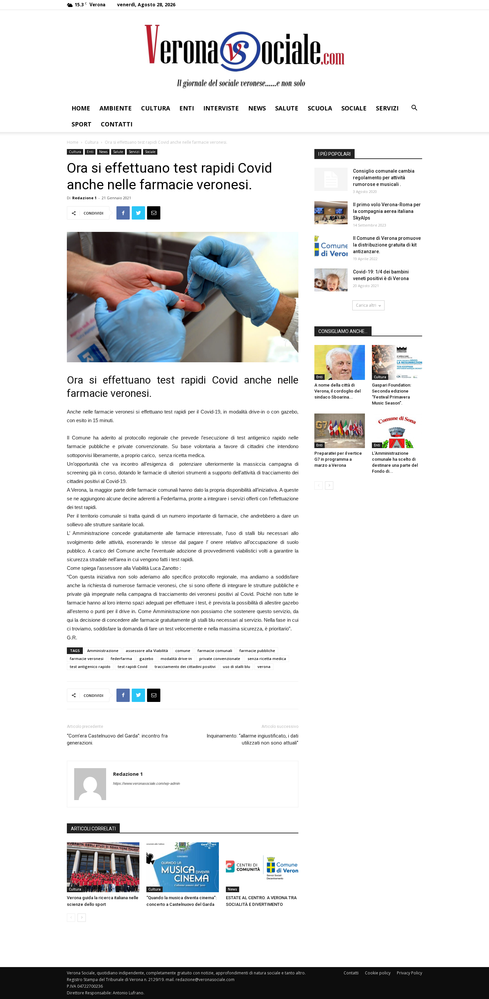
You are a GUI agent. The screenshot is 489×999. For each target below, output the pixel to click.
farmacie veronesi (86, 658)
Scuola (320, 108)
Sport (81, 124)
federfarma (121, 658)
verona (263, 666)
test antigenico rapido (90, 666)
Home (81, 108)
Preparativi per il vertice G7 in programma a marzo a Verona (338, 459)
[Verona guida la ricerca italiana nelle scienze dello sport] (103, 867)
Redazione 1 (84, 197)
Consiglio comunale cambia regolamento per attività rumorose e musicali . (383, 177)
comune (182, 650)
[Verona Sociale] (244, 55)
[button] (414, 108)
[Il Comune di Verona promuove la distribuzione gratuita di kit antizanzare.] (331, 246)
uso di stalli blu (236, 666)
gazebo (146, 658)
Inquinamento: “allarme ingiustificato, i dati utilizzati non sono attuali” (252, 739)
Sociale (354, 108)
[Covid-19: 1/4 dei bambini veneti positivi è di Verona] (331, 279)
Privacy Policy (409, 973)
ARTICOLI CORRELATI (93, 828)
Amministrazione (102, 650)
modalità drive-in (176, 658)
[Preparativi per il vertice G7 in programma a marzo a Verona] (339, 431)
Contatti (116, 124)
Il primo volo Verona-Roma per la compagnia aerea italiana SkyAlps (387, 211)
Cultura (155, 108)
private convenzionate (219, 658)
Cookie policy (378, 973)
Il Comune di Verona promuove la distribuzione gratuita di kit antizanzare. (387, 245)
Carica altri (366, 305)
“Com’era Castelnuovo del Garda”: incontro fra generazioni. (117, 739)
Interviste (221, 108)
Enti (186, 108)
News (257, 108)
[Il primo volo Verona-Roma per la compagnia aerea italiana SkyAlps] (331, 212)
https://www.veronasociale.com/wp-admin (146, 783)
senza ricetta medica (266, 658)
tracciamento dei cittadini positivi (185, 666)
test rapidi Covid (132, 666)
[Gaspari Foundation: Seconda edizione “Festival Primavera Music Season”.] (397, 362)
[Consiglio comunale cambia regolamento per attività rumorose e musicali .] (331, 179)
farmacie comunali (215, 650)
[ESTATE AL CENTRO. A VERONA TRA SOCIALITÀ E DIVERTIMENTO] (262, 867)
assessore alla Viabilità (147, 650)
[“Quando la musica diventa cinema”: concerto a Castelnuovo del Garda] (182, 867)
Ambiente (115, 108)
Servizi (387, 108)
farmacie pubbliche (257, 650)
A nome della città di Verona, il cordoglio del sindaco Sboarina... (337, 391)
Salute (286, 108)
